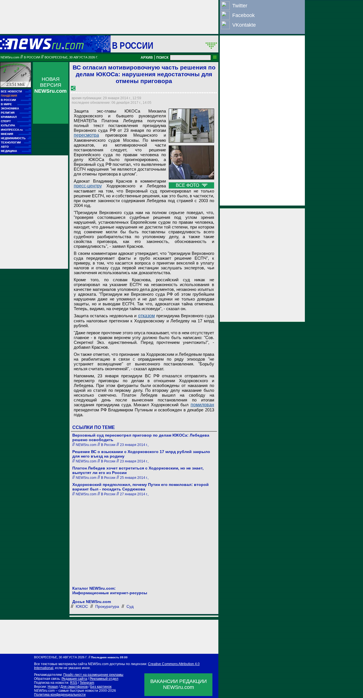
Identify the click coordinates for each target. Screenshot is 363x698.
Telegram (87, 683)
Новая (53, 687)
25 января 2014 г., (134, 478)
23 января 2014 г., (134, 445)
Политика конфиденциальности (60, 695)
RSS (73, 683)
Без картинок (100, 687)
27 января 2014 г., (134, 494)
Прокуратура (107, 606)
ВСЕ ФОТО (188, 185)
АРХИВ (147, 58)
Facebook (243, 15)
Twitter (239, 6)
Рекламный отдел (104, 679)
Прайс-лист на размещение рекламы (93, 675)
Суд (130, 606)
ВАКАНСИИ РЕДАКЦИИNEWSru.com (178, 684)
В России (132, 45)
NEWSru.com (10, 57)
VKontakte (244, 25)
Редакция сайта (74, 679)
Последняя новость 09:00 (109, 657)
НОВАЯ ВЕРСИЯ (50, 85)
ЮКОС (82, 606)
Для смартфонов (74, 687)
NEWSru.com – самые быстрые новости (66, 691)
